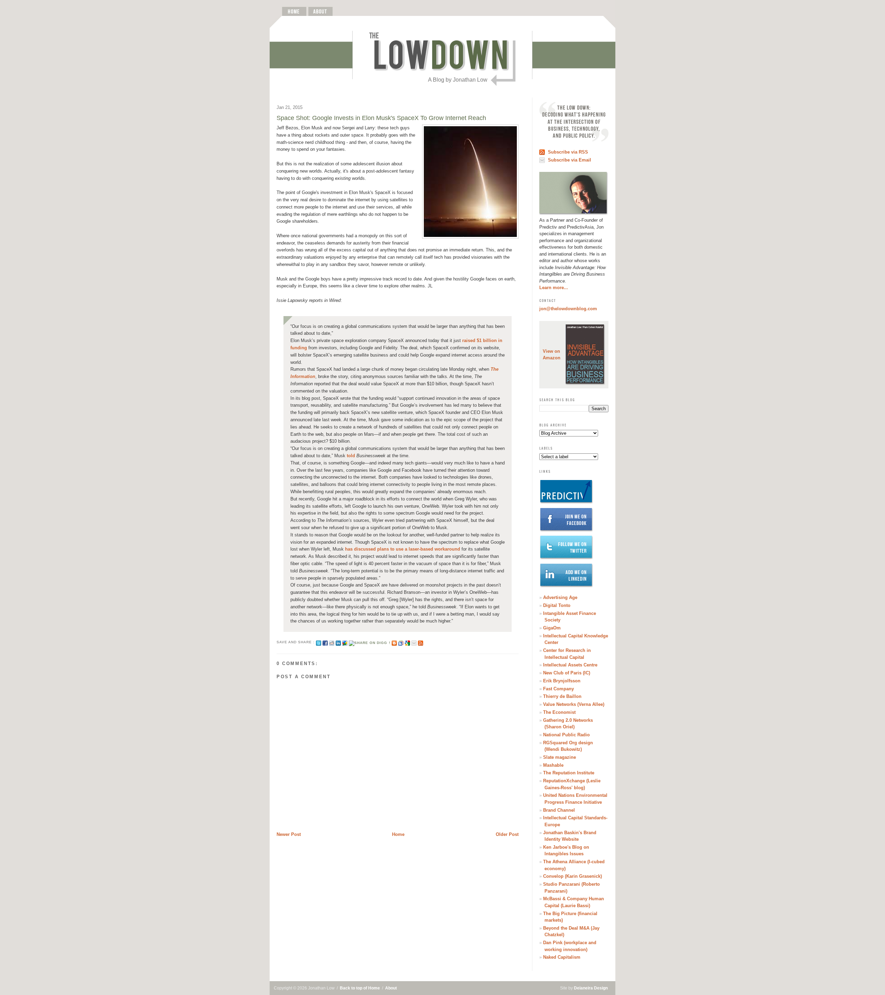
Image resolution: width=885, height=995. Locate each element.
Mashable (553, 765)
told (351, 455)
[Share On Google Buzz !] (344, 642)
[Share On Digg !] (369, 642)
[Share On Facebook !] (325, 642)
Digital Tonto (556, 605)
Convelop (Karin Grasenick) (572, 876)
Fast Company (558, 688)
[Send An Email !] (414, 642)
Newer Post (289, 834)
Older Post (507, 834)
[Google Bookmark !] (407, 642)
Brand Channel (559, 810)
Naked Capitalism (561, 957)
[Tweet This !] (318, 642)
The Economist (559, 712)
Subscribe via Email (569, 160)
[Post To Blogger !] (394, 642)
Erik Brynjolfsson (561, 680)
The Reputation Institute (568, 772)
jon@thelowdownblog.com (568, 308)
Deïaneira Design (591, 988)
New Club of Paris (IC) (566, 672)
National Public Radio (566, 734)
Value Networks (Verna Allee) (573, 704)
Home (398, 834)
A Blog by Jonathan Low (457, 80)
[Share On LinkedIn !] (338, 642)
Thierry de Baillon (562, 696)
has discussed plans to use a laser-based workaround (402, 549)
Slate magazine (559, 757)
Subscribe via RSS (568, 152)
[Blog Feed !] (420, 642)
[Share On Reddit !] (331, 642)
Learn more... (553, 287)
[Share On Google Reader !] (400, 642)
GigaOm (552, 627)
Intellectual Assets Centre (570, 664)
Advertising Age (560, 597)
